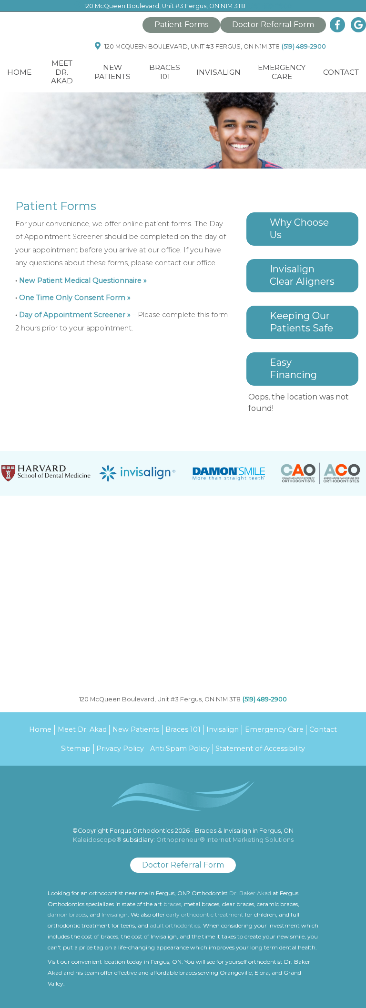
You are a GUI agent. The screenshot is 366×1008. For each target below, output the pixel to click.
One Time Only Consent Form (72, 297)
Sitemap (76, 748)
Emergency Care (281, 71)
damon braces (67, 914)
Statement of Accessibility (260, 748)
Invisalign (222, 729)
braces (172, 904)
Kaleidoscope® (97, 839)
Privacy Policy (120, 748)
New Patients (135, 729)
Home (19, 72)
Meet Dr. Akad (62, 72)
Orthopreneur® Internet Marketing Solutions (225, 839)
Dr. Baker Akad (250, 893)
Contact (341, 72)
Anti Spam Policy (180, 748)
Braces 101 (183, 729)
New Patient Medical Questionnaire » (83, 280)
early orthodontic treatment (205, 914)
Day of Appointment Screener (72, 314)
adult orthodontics (175, 925)
